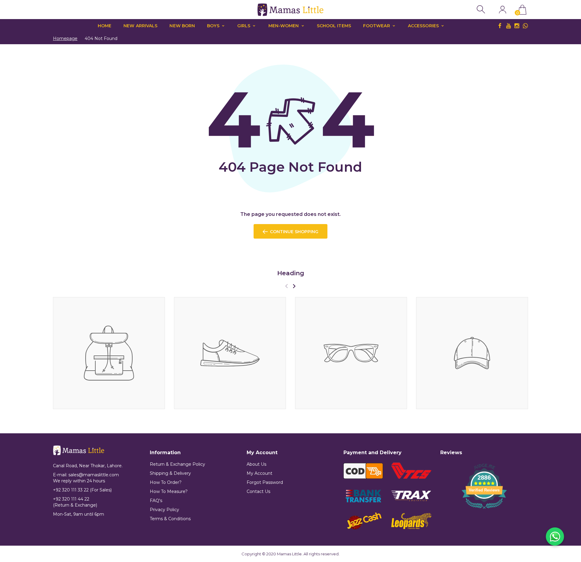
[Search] (481, 10)
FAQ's (156, 500)
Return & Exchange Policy (177, 464)
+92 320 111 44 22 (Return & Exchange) (75, 502)
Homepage (65, 38)
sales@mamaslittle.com (93, 475)
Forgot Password (265, 482)
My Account (259, 473)
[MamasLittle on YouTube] (508, 25)
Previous (286, 286)
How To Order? (166, 482)
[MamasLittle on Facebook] (500, 25)
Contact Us (258, 491)
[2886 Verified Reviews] (484, 510)
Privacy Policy (164, 509)
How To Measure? (169, 491)
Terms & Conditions (170, 518)
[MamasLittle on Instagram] (517, 25)
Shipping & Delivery (170, 473)
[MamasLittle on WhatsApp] (525, 25)
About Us (256, 464)
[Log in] (502, 10)
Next (294, 286)
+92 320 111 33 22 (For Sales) (82, 490)
